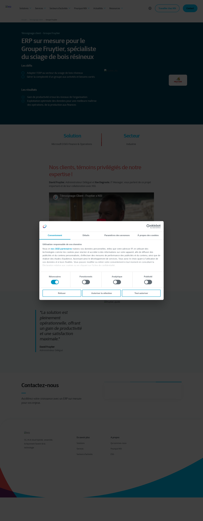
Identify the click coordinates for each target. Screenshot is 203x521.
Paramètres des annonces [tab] (117, 235)
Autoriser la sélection (101, 293)
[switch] (86, 282)
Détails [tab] (86, 235)
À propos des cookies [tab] (148, 235)
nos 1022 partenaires (61, 249)
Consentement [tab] (55, 235)
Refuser (62, 293)
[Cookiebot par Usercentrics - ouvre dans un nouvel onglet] (148, 226)
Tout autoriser (141, 293)
